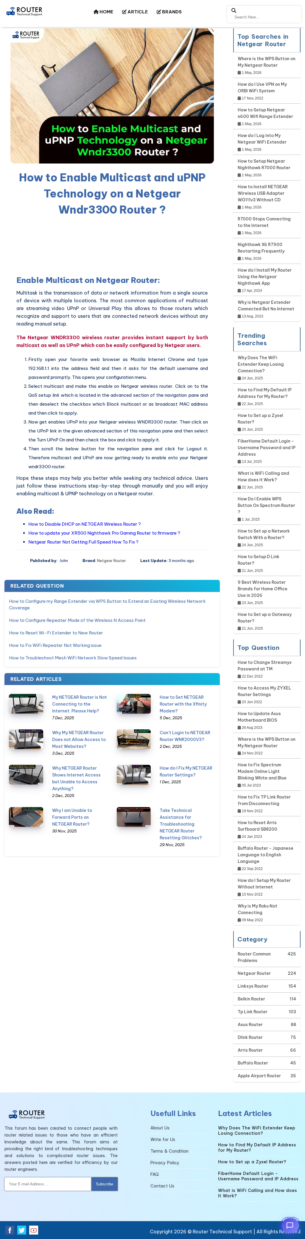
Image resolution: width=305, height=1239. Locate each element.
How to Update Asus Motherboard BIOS (259, 717)
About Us (159, 1128)
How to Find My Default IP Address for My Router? (265, 393)
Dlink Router (250, 1037)
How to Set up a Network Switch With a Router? (264, 534)
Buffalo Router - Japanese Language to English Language (265, 855)
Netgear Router (111, 560)
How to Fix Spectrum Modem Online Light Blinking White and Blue (262, 771)
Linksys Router (253, 986)
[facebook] (9, 1230)
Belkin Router (251, 999)
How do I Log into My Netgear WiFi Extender (262, 139)
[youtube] (33, 1230)
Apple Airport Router (259, 1075)
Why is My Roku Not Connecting (257, 909)
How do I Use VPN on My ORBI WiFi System (262, 88)
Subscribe (104, 1184)
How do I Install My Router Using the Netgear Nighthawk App (265, 276)
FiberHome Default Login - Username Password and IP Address (266, 447)
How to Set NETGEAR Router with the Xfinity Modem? (183, 704)
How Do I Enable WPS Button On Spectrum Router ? (266, 505)
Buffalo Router (253, 1063)
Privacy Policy (164, 1162)
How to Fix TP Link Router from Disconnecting (264, 800)
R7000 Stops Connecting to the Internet (264, 222)
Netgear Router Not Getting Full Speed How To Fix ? (83, 542)
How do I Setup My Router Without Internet (264, 884)
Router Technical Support (222, 1232)
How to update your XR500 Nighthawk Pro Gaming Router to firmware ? (104, 533)
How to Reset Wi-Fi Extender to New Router (56, 633)
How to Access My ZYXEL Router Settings (264, 691)
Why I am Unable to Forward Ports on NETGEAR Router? (72, 817)
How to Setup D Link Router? (258, 560)
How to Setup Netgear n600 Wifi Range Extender (265, 113)
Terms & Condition (169, 1151)
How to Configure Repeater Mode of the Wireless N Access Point (77, 620)
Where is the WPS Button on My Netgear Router (266, 62)
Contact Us (162, 1186)
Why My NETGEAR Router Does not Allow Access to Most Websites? (79, 739)
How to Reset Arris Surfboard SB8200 (257, 826)
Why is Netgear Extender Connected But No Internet (266, 306)
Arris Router (250, 1050)
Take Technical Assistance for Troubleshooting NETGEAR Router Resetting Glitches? (181, 824)
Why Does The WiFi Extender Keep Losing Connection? (261, 364)
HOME (106, 12)
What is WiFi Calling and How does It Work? (263, 476)
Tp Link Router (252, 1011)
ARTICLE (137, 12)
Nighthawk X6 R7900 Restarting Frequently (261, 248)
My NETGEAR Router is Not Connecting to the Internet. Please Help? (79, 704)
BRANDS (171, 12)
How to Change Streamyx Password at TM (265, 666)
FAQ (154, 1174)
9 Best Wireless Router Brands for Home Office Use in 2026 (262, 589)
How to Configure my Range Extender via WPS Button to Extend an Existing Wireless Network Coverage (107, 604)
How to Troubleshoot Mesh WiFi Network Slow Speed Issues (73, 658)
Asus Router (250, 1024)
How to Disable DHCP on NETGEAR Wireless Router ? (84, 524)
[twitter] (21, 1230)
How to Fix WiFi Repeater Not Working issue (55, 645)
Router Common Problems (254, 957)
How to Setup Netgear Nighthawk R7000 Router (264, 164)
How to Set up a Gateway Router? (265, 618)
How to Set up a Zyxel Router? (260, 419)
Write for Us (162, 1139)
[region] (112, 244)
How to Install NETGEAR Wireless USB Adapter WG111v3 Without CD (263, 193)
